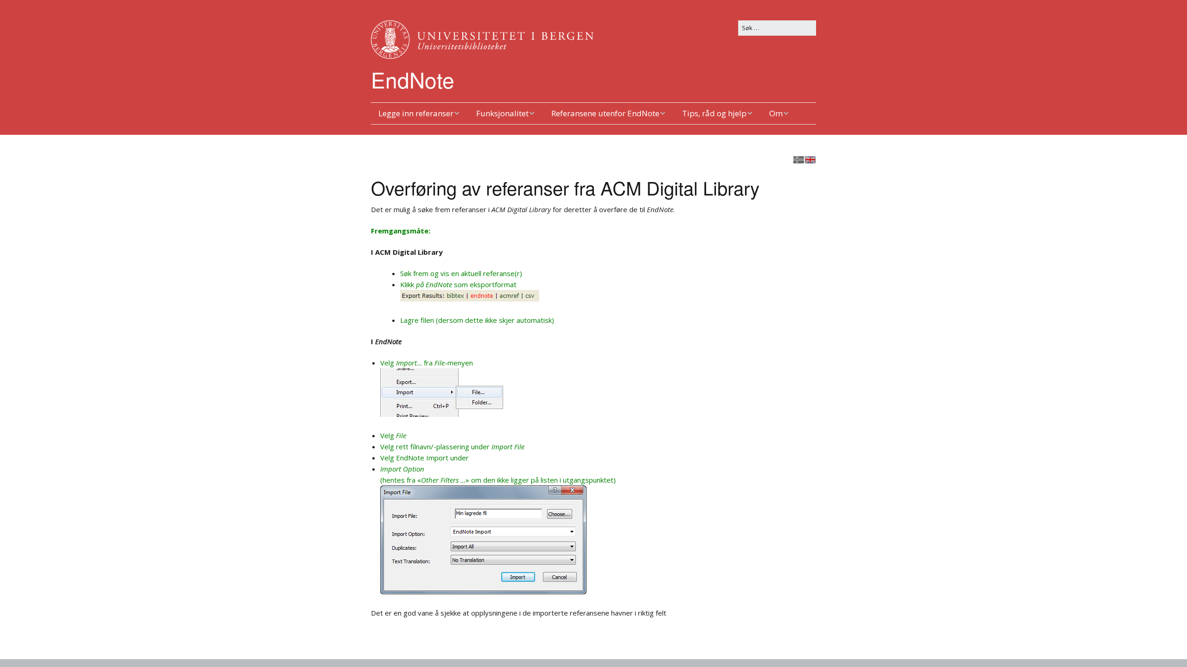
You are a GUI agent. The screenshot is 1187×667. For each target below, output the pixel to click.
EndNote (412, 79)
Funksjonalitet (502, 113)
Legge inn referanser (415, 113)
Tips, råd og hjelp (714, 113)
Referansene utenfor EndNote (605, 113)
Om (776, 113)
